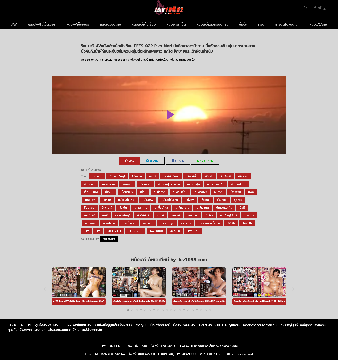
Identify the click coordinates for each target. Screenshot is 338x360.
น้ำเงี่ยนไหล (161, 207)
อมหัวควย (159, 192)
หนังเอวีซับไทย (110, 24)
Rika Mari (114, 231)
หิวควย (107, 200)
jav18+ (247, 223)
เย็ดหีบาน (145, 184)
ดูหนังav (89, 215)
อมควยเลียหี (180, 192)
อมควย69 (201, 192)
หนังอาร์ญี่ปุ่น (176, 24)
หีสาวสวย (235, 192)
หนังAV (189, 200)
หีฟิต (251, 192)
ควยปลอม (109, 223)
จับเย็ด (209, 215)
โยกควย (97, 176)
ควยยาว (249, 215)
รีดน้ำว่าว (89, 207)
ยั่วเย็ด (123, 207)
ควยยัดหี (90, 223)
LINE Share (205, 160)
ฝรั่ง (261, 24)
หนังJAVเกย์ (318, 24)
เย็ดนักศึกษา (238, 184)
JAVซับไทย (156, 231)
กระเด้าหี (186, 223)
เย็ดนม (109, 192)
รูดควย (238, 200)
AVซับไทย (193, 231)
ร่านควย (222, 200)
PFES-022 (135, 231)
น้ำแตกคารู (140, 207)
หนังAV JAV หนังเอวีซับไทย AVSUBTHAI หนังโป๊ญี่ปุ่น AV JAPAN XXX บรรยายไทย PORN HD (168, 354)
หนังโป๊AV (147, 200)
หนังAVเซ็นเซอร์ (77, 24)
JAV (14, 24)
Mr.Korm (109, 239)
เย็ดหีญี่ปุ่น (193, 184)
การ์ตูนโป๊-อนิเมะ (287, 24)
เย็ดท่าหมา (127, 192)
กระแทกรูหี (167, 223)
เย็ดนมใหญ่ (91, 192)
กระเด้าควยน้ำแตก (209, 223)
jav (86, 231)
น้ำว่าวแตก (203, 207)
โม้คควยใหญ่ (117, 176)
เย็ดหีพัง (127, 184)
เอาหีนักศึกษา (171, 176)
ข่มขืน (243, 24)
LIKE (131, 160)
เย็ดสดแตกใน (215, 184)
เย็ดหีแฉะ (89, 184)
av (98, 231)
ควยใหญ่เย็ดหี (228, 215)
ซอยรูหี (175, 215)
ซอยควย (192, 215)
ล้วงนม (205, 200)
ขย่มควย (148, 223)
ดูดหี (105, 215)
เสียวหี (208, 176)
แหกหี (152, 176)
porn (231, 223)
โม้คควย (137, 176)
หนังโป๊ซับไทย (126, 200)
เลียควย (242, 176)
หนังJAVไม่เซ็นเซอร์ (42, 24)
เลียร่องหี (225, 176)
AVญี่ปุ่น (175, 231)
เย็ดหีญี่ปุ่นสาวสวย (169, 184)
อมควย (218, 192)
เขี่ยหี (143, 192)
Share (153, 160)
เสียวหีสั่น (192, 176)
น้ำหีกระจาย (182, 207)
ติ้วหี (242, 207)
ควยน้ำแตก (129, 223)
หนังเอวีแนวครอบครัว (212, 24)
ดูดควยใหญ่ (122, 215)
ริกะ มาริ (107, 207)
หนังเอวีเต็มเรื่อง (144, 24)
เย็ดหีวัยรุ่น (108, 184)
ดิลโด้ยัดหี (143, 215)
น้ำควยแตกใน (224, 207)
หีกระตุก (90, 200)
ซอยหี (160, 215)
